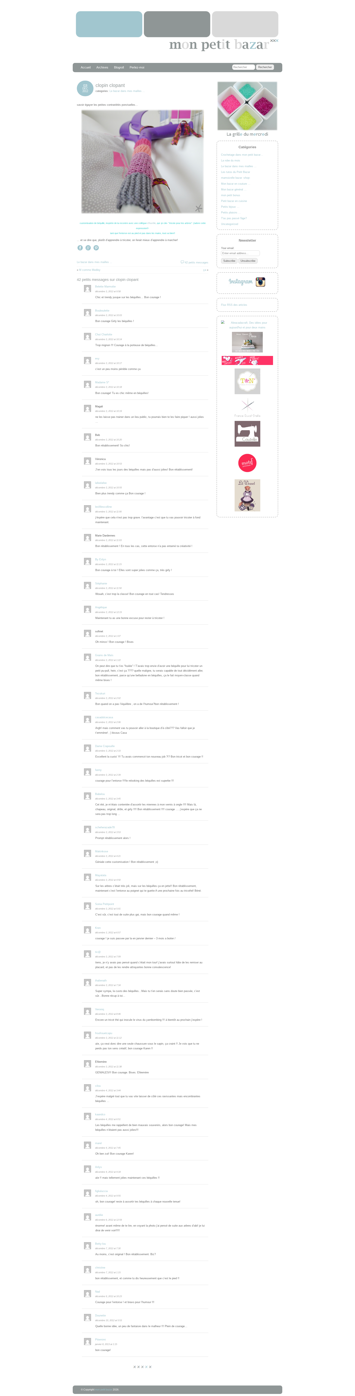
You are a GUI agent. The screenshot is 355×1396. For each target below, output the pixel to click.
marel (98, 1143)
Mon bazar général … (234, 189)
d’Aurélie (151, 223)
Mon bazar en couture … (235, 183)
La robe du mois (230, 160)
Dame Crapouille (105, 746)
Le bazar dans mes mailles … (239, 166)
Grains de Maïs (104, 655)
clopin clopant (110, 85)
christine (100, 1267)
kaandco (100, 1114)
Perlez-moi (137, 67)
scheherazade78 (105, 827)
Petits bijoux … (230, 206)
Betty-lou (100, 1243)
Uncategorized (229, 224)
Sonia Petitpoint (104, 904)
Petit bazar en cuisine (234, 201)
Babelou (100, 794)
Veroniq (99, 1009)
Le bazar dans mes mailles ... (127, 91)
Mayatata (100, 875)
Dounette (100, 1315)
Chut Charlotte (103, 334)
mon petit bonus (230, 195)
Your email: (227, 248)
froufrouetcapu (103, 1033)
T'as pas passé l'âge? (234, 218)
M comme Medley (89, 269)
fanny (98, 770)
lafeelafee (101, 482)
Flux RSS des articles (234, 304)
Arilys (98, 1167)
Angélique (101, 607)
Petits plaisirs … (231, 212)
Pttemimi (100, 1339)
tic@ (98, 951)
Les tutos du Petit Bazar (235, 172)
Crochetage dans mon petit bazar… (242, 154)
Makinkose (101, 851)
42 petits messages (196, 262)
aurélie (99, 1214)
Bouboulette (102, 310)
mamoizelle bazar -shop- (235, 177)
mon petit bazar (103, 1389)
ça (204, 269)
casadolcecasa (104, 717)
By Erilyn (100, 559)
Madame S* (102, 382)
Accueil (86, 67)
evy (97, 358)
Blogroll (119, 67)
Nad (97, 1291)
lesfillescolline (103, 506)
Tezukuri (100, 693)
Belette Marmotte (105, 286)
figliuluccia (101, 1191)
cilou (98, 1085)
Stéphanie (101, 583)
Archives (102, 67)
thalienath (101, 980)
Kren (98, 927)
